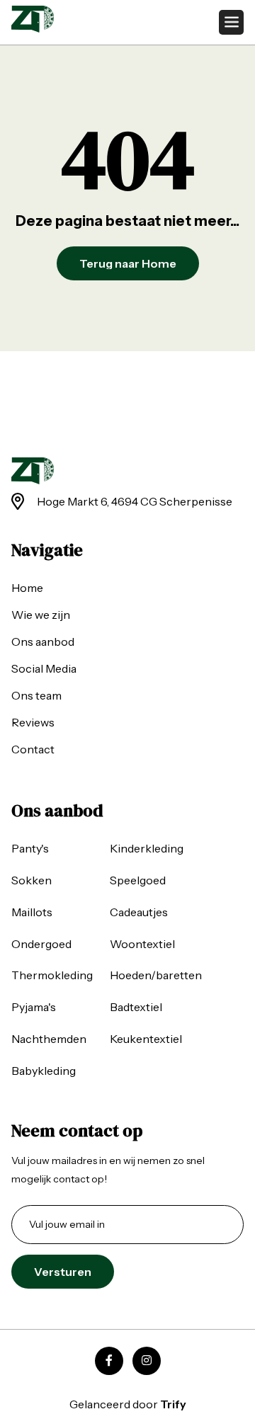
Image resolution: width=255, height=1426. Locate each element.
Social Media (43, 668)
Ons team (36, 695)
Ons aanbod (42, 641)
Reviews (33, 722)
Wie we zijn (40, 615)
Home (27, 588)
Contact (33, 749)
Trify (173, 1404)
